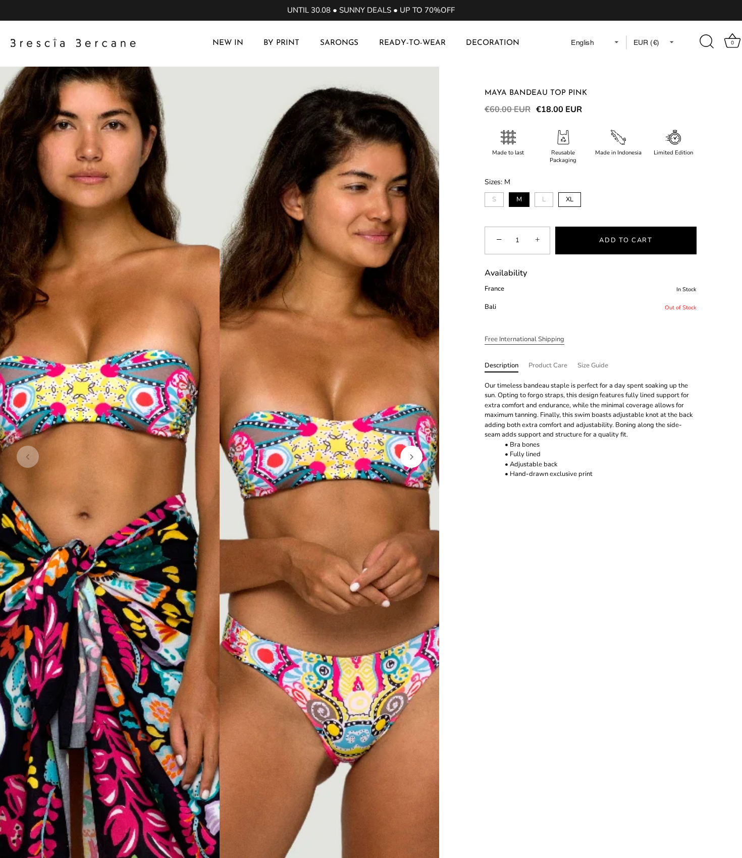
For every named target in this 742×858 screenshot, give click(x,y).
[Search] (707, 42)
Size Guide (592, 365)
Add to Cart (626, 240)
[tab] (506, 366)
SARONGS (339, 43)
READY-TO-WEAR (412, 43)
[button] (28, 457)
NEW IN (228, 43)
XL (569, 199)
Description (501, 365)
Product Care (547, 365)
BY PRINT (281, 43)
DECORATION (492, 43)
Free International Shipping (524, 339)
